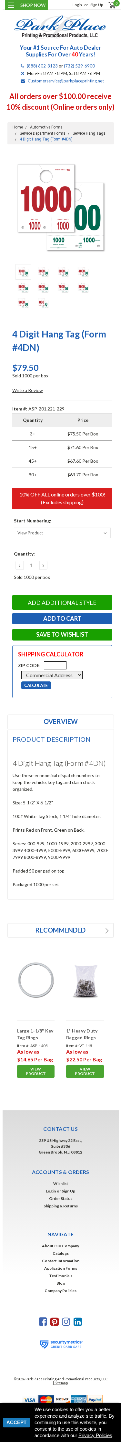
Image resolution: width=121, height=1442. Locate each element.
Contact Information (60, 1260)
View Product (36, 1071)
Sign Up (96, 4)
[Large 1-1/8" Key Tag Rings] (36, 980)
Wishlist (60, 1183)
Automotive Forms (46, 127)
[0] (108, 5)
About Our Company (60, 1245)
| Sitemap (60, 1383)
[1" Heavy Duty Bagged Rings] (85, 980)
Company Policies (60, 1290)
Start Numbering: (32, 520)
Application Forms (60, 1268)
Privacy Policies (95, 1435)
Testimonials (60, 1275)
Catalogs (61, 1253)
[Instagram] (66, 1321)
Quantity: (24, 553)
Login (77, 4)
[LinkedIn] (78, 1321)
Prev (100, 931)
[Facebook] (43, 1321)
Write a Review (27, 390)
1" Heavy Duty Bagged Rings (81, 1034)
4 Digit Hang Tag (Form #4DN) (46, 139)
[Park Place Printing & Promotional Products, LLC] (60, 27)
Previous (14, 207)
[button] (61, 1399)
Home (18, 127)
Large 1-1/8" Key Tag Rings (35, 1034)
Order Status (60, 1198)
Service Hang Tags (89, 133)
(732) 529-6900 (79, 65)
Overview (61, 721)
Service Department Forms (43, 133)
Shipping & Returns (61, 1206)
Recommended (60, 930)
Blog (60, 1283)
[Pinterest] (54, 1321)
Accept (16, 1422)
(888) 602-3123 (42, 65)
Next (107, 207)
